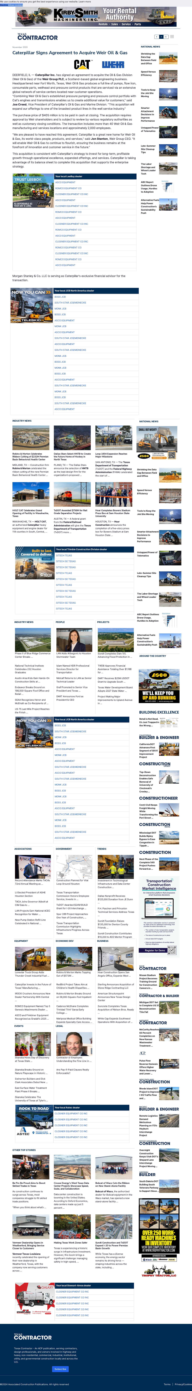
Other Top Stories (24, 1150)
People (60, 622)
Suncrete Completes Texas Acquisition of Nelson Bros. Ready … (116, 1009)
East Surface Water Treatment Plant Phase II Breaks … (31, 1089)
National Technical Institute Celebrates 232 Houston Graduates (29, 669)
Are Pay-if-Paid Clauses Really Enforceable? (72, 1071)
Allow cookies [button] (15, 5)
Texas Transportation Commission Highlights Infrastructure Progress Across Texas (72, 928)
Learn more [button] (85, 1)
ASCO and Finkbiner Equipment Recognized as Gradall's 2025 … (32, 1017)
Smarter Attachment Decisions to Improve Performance (148, 114)
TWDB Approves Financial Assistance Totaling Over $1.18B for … (115, 669)
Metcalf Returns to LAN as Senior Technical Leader (74, 680)
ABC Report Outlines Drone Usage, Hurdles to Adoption (148, 617)
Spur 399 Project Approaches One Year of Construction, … (72, 916)
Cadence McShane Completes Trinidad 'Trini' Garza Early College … (72, 1009)
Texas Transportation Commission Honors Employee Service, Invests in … (72, 896)
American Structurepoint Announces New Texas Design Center (114, 997)
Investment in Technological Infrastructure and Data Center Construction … (114, 884)
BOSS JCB (60, 296)
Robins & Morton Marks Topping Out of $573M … (73, 974)
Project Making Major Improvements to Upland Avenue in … (115, 700)
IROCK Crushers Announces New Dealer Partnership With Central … (32, 997)
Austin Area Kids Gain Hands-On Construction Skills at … (32, 680)
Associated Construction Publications (28, 1384)
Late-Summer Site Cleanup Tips (148, 149)
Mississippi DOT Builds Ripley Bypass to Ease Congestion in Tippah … (147, 839)
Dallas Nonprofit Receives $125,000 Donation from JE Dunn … (115, 899)
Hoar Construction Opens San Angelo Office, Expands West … (114, 974)
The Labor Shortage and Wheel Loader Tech (147, 596)
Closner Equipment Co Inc (71, 194)
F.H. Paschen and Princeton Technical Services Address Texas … (116, 912)
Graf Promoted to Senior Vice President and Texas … (72, 689)
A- (157, 37)
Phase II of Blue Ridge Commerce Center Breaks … (33, 655)
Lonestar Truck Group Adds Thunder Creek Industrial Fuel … (32, 974)
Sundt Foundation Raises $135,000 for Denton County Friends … (113, 924)
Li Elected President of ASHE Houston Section (30, 894)
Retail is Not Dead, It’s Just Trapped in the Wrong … (149, 722)
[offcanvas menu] (172, 36)
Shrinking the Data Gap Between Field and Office (147, 472)
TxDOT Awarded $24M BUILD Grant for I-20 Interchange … (72, 906)
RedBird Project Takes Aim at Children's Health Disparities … (72, 986)
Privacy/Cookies (183, 1384)
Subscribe (60, 1369)
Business (102, 941)
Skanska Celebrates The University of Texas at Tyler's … (31, 1099)
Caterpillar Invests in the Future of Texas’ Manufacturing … (33, 986)
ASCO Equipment (65, 182)
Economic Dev (65, 941)
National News (150, 46)
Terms (167, 1384)
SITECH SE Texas (66, 561)
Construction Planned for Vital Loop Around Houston (72, 882)
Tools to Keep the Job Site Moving (148, 93)
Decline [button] (4, 5)
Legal (59, 1026)
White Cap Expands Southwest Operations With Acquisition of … (115, 1020)
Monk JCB (60, 308)
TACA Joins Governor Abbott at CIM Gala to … (31, 903)
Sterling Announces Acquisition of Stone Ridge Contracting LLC (116, 986)
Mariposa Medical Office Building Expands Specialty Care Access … (74, 1020)
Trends (101, 848)
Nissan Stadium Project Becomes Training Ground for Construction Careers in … (148, 981)
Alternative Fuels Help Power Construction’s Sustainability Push (150, 206)
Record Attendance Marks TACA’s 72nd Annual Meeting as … (32, 882)
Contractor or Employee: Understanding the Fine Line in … (74, 1059)
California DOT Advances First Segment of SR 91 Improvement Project (148, 750)
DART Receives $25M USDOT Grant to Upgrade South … (113, 680)
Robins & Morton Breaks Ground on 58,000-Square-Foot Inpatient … (73, 997)
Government (64, 848)
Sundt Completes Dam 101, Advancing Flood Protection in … (115, 655)
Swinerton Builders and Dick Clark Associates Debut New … (31, 1080)
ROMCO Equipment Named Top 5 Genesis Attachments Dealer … (32, 1008)
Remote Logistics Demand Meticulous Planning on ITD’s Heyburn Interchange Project (148, 1126)
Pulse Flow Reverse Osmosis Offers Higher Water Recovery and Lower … (148, 1067)
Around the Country (152, 656)
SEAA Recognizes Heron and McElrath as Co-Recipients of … (31, 701)
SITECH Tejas (64, 555)
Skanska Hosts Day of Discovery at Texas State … (32, 1059)
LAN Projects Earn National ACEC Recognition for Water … (32, 912)
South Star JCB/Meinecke (70, 302)
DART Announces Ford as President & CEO (69, 698)
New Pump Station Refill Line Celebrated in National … (30, 921)
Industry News (22, 420)
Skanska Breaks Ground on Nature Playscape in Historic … (31, 1071)
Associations (23, 848)
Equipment (21, 941)
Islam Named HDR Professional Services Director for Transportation (72, 669)
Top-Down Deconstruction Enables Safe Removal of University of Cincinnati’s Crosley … (147, 782)
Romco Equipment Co (68, 188)
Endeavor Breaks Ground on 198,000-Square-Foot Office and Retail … (32, 690)
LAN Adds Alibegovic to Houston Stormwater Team (73, 655)
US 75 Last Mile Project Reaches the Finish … (32, 711)
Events (18, 1026)
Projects (103, 622)
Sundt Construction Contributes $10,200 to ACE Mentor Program (115, 935)
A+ (166, 37)
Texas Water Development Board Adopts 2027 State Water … (115, 689)
